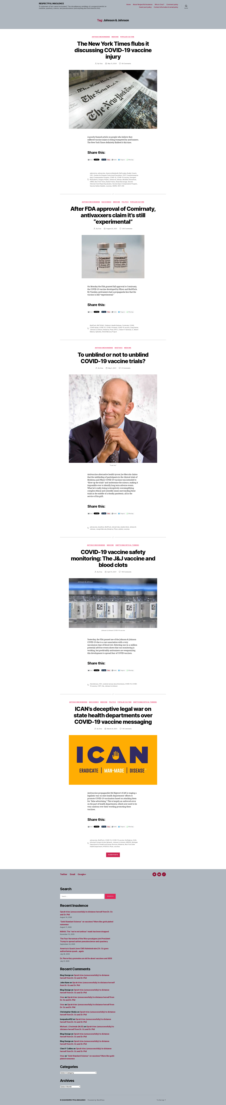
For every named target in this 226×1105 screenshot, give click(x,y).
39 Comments (127, 729)
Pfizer (111, 330)
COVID (132, 325)
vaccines (109, 186)
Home (128, 4)
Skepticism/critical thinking (127, 545)
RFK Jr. (116, 330)
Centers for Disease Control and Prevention (108, 175)
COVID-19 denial (111, 327)
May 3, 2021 (112, 368)
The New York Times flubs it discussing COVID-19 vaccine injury (112, 50)
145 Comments (126, 572)
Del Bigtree (128, 840)
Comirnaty (125, 325)
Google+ (82, 874)
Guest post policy (145, 7)
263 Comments (127, 229)
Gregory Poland (103, 179)
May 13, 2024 (112, 63)
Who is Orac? (159, 4)
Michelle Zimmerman (129, 179)
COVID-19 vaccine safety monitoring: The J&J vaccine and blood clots (113, 558)
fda (103, 686)
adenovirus (93, 173)
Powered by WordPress (96, 1100)
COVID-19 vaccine (123, 177)
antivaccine (101, 173)
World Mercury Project (109, 332)
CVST (99, 686)
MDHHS (128, 842)
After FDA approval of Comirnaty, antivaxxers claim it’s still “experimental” (113, 215)
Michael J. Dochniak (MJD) (71, 1026)
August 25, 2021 (111, 229)
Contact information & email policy (166, 7)
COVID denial (94, 327)
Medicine (115, 37)
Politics (125, 202)
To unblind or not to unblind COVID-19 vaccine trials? (113, 357)
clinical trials (116, 527)
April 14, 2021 (111, 572)
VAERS (114, 186)
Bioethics (118, 348)
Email (72, 874)
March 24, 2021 (112, 729)
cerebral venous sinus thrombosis (113, 684)
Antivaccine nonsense (101, 37)
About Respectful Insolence (142, 4)
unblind (120, 529)
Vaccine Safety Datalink (97, 186)
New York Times (100, 182)
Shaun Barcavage (121, 182)
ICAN (134, 840)
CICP (124, 175)
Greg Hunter (134, 327)
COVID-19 (113, 177)
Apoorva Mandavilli (112, 173)
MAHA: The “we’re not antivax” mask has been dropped (84, 931)
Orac (101, 63)
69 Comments (126, 63)
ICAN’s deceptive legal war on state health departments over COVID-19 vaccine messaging (113, 715)
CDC (91, 175)
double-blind (124, 527)
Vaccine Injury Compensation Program (124, 184)
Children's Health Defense (113, 325)
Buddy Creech (131, 173)
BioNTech (93, 325)
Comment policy (172, 4)
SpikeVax (98, 332)
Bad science (106, 202)
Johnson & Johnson (115, 179)
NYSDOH (106, 846)
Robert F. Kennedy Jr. (126, 330)
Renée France (110, 182)
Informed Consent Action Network (101, 842)
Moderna (106, 330)
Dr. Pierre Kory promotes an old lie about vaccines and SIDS (86, 958)
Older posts (113, 855)
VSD (122, 186)
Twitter (63, 874)
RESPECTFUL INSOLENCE (51, 3)
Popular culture (127, 37)
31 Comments (125, 368)
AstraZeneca (94, 684)
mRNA (92, 182)
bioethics (101, 527)
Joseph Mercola (101, 529)
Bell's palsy (122, 173)
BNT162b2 (100, 325)
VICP (119, 186)
